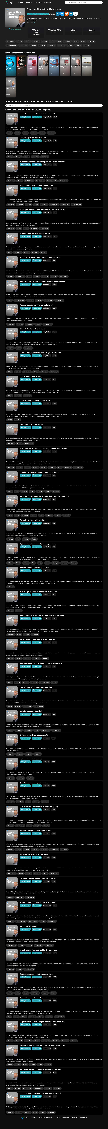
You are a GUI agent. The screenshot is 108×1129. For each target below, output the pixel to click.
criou (21, 945)
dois (18, 1064)
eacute (92, 41)
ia (34, 563)
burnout (11, 587)
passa (26, 682)
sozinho (51, 133)
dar (10, 252)
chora (30, 945)
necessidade (21, 921)
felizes (35, 849)
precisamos (27, 1088)
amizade (45, 157)
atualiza (34, 228)
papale (44, 204)
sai (27, 228)
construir (11, 180)
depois (19, 157)
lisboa (25, 491)
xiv (37, 204)
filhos (45, 41)
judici (58, 515)
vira (29, 802)
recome (20, 754)
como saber (29, 443)
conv (36, 372)
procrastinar (39, 706)
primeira (11, 778)
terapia (56, 563)
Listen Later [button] (37, 117)
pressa (47, 825)
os (60, 41)
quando (36, 41)
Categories (48, 2)
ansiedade (28, 706)
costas (37, 802)
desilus (31, 778)
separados (40, 180)
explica (19, 396)
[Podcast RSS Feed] (34, 22)
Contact (74, 1117)
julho (18, 419)
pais (28, 41)
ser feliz (45, 276)
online (11, 539)
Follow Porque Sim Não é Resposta (38, 14)
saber (10, 276)
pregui (39, 300)
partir (26, 133)
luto (30, 825)
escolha (28, 1040)
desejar (65, 849)
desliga (74, 563)
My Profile (38, 2)
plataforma (29, 180)
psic (47, 563)
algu (35, 1112)
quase (44, 467)
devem (42, 45)
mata (10, 1064)
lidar (37, 276)
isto (42, 515)
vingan (49, 1064)
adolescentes (12, 45)
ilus (46, 873)
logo (10, 372)
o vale (46, 658)
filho (53, 41)
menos (21, 324)
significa (29, 324)
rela (76, 41)
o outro (36, 634)
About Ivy (59, 1117)
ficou (24, 1017)
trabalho (28, 730)
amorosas (45, 228)
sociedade (21, 825)
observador (54, 204)
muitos (31, 300)
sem (16, 1017)
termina (36, 157)
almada (67, 515)
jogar (34, 539)
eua (40, 563)
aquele (35, 682)
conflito (50, 1017)
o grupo (45, 802)
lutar (43, 1112)
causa (18, 706)
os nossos (20, 897)
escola (34, 45)
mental (11, 921)
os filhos (67, 41)
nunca (26, 563)
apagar (38, 825)
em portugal (33, 921)
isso (10, 706)
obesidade (79, 467)
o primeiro (36, 993)
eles (29, 276)
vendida (56, 491)
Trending (21, 2)
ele (19, 539)
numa (29, 204)
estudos (65, 563)
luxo (43, 921)
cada (20, 467)
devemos (52, 45)
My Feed (29, 2)
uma (83, 41)
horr (55, 682)
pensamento (45, 682)
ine (60, 467)
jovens (79, 45)
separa (28, 658)
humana (11, 204)
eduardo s (11, 41)
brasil (10, 563)
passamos (46, 730)
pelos (44, 252)
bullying (11, 324)
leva (25, 1064)
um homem (12, 945)
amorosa (21, 778)
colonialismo (77, 204)
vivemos (28, 396)
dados (52, 467)
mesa (18, 372)
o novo (21, 204)
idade (43, 133)
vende (54, 276)
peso (35, 467)
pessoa (11, 443)
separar (37, 658)
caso (10, 993)
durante (11, 228)
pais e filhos (60, 1017)
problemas (20, 276)
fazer (70, 45)
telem (38, 324)
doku (37, 1040)
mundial (19, 1040)
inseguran (49, 300)
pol (18, 515)
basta (10, 849)
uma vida (46, 1040)
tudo (10, 396)
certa (19, 443)
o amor (35, 252)
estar (10, 1040)
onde (18, 133)
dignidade (66, 204)
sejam (19, 849)
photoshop (12, 873)
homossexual (30, 969)
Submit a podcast (82, 1117)
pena (19, 658)
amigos (20, 802)
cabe (18, 682)
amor (10, 157)
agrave (45, 372)
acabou (33, 1017)
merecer (51, 1112)
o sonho (65, 1040)
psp (48, 491)
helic (19, 348)
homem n (50, 945)
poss (27, 157)
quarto (26, 539)
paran (19, 1112)
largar (74, 1040)
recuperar (27, 372)
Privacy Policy (67, 1117)
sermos (58, 1088)
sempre (11, 634)
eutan (54, 993)
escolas (62, 45)
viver (21, 873)
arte (10, 300)
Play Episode (26, 117)
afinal (87, 45)
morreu (50, 515)
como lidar (24, 45)
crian (20, 41)
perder (11, 825)
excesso (68, 467)
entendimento (52, 180)
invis (41, 1017)
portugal (11, 467)
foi (17, 491)
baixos (45, 993)
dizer (27, 849)
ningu (19, 611)
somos (11, 348)
